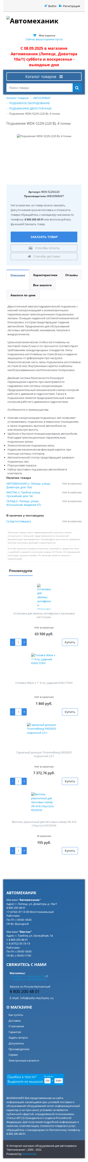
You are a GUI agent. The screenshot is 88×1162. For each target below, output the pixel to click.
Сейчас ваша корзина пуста (44, 39)
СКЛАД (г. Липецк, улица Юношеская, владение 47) (23, 503)
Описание (17, 275)
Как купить (16, 1015)
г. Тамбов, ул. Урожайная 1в (28, 979)
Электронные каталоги (24, 1060)
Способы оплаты (47, 248)
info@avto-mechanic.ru (37, 998)
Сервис (13, 1055)
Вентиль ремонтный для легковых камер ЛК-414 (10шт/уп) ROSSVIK (44, 823)
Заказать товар (44, 237)
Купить (70, 642)
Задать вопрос (18, 1037)
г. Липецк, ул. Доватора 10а (27, 976)
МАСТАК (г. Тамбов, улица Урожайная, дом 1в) (23, 494)
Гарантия (15, 1032)
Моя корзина (47, 35)
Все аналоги (42, 285)
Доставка (15, 1021)
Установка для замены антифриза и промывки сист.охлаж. (44, 615)
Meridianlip (29, 1154)
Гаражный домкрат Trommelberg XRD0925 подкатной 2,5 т (44, 754)
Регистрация (71, 6)
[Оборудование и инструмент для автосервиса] (44, 21)
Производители (19, 1049)
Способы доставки (46, 256)
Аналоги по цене (22, 295)
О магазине (16, 1026)
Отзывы (71, 275)
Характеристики (45, 275)
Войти (52, 6)
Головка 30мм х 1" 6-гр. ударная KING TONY (44, 683)
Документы (16, 1043)
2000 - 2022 (34, 1150)
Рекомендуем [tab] (20, 570)
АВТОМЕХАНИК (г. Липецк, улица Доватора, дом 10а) (28, 485)
